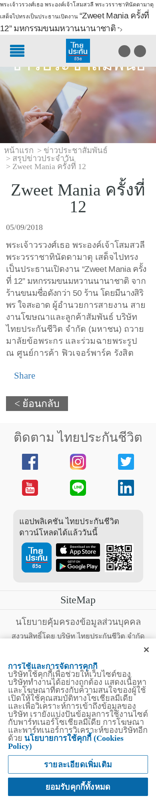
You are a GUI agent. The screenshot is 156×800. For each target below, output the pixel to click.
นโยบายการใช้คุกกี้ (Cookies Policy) (66, 742)
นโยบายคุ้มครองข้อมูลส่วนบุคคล (78, 622)
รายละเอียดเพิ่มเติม (78, 764)
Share (23, 376)
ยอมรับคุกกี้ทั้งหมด (78, 786)
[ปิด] (146, 649)
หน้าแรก (19, 150)
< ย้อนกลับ (37, 404)
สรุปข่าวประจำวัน (43, 158)
